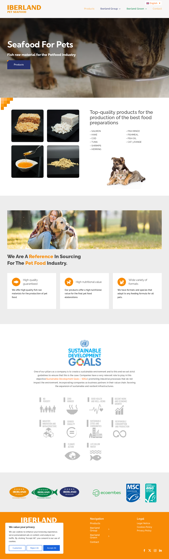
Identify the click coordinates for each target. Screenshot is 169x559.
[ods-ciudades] (96, 420)
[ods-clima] (72, 444)
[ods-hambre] (72, 398)
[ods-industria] (48, 420)
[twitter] (149, 550)
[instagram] (155, 550)
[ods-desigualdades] (72, 420)
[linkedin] (160, 550)
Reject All (34, 548)
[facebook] (144, 550)
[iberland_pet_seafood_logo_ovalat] (19, 487)
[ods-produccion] (120, 420)
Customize (17, 548)
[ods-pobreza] (48, 398)
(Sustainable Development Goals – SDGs (66, 379)
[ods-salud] (96, 398)
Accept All (51, 548)
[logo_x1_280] (24, 6)
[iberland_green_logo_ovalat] (44, 487)
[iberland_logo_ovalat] (69, 487)
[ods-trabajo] (120, 398)
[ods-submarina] (96, 443)
